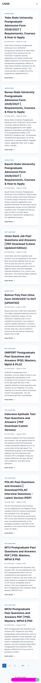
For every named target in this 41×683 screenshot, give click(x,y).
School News (9, 13)
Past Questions (10, 232)
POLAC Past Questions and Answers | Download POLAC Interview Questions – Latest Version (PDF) (20, 489)
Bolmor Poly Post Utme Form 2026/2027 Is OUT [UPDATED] (20, 298)
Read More (10, 78)
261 (23, 666)
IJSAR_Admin (10, 41)
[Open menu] (37, 3)
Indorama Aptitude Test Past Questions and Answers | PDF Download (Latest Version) (20, 422)
